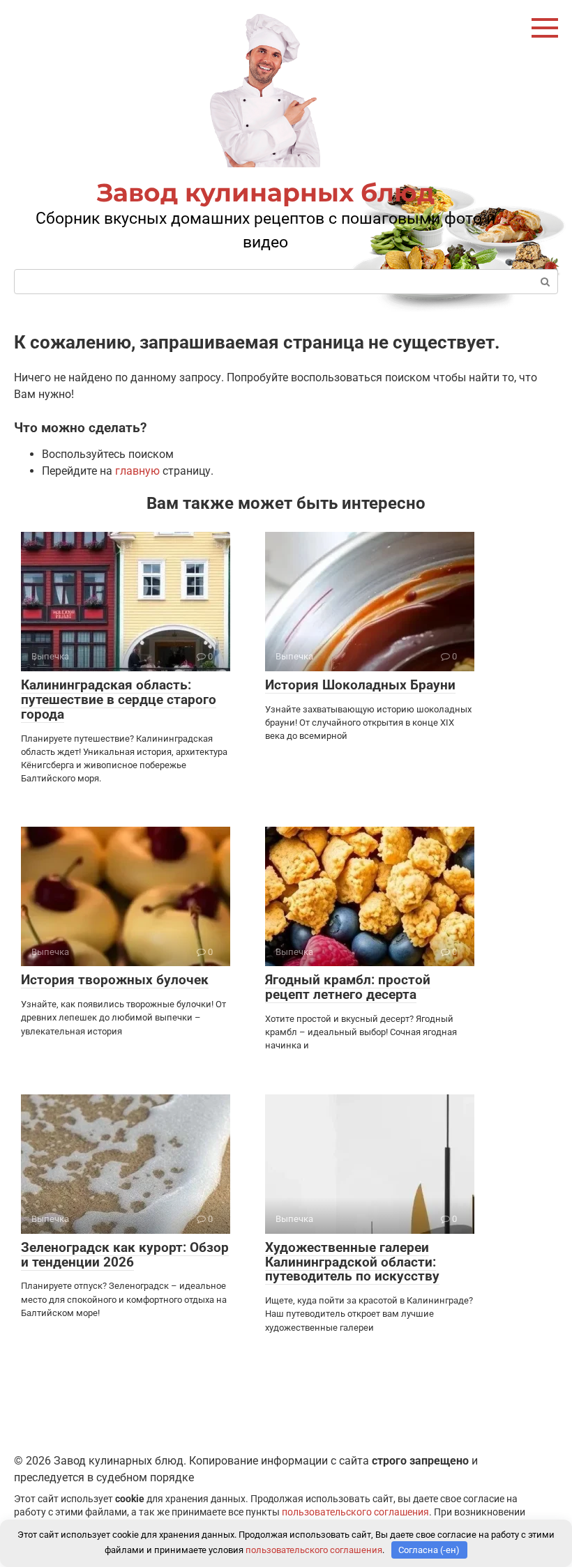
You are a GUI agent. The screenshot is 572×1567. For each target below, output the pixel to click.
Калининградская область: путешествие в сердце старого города (118, 699)
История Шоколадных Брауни (360, 685)
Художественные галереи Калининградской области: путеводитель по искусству (352, 1262)
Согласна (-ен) (429, 1550)
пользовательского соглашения (355, 1512)
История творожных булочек (115, 980)
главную (137, 470)
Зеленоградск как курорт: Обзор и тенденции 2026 (125, 1254)
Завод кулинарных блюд (266, 192)
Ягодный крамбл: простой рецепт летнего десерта (347, 987)
